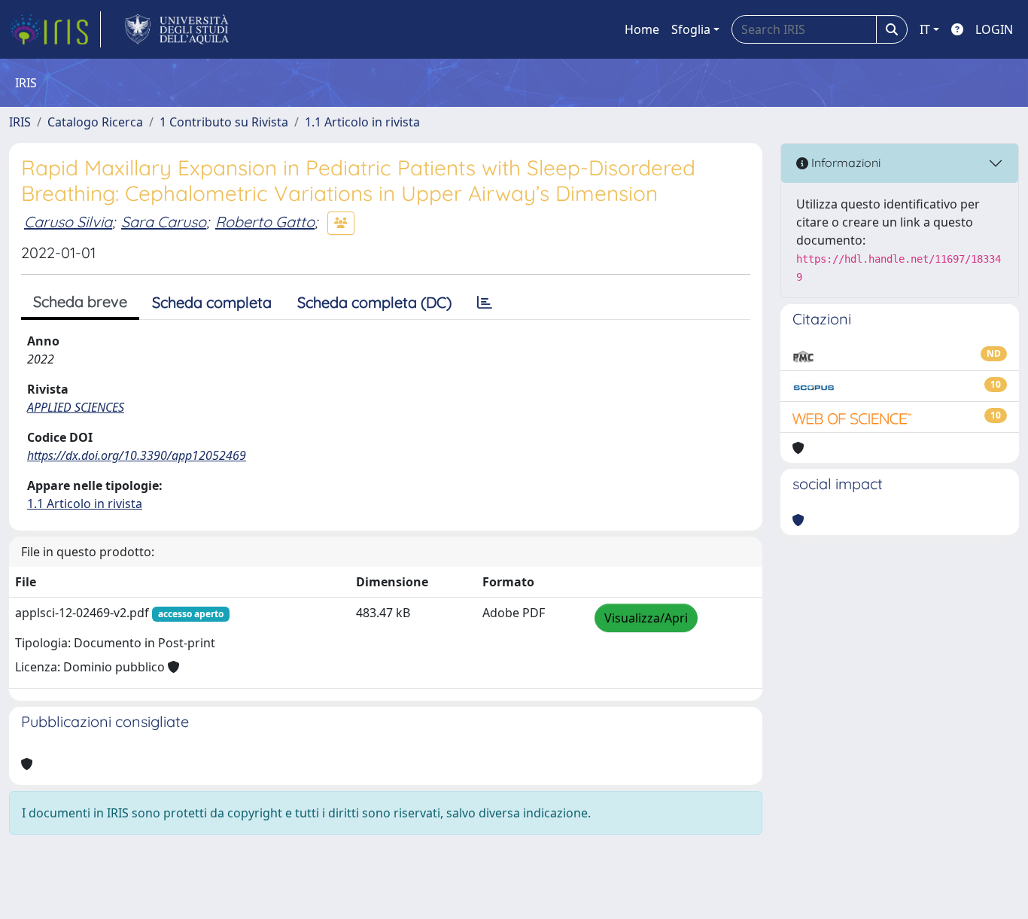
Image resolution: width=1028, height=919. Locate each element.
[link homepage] (55, 29)
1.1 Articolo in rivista (362, 122)
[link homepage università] (177, 29)
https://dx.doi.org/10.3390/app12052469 (136, 455)
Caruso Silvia (68, 221)
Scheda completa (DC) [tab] (374, 302)
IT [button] (925, 29)
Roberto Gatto (265, 221)
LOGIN (994, 29)
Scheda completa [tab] (212, 302)
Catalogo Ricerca (95, 122)
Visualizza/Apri (646, 618)
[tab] (484, 302)
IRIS (20, 122)
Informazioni (844, 162)
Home (642, 29)
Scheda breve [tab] (80, 301)
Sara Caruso (163, 221)
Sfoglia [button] (690, 29)
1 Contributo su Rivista (224, 122)
